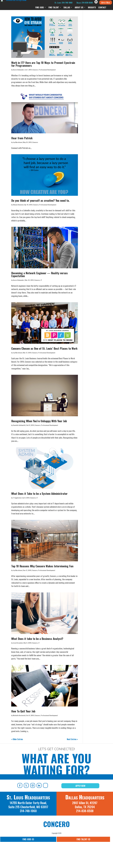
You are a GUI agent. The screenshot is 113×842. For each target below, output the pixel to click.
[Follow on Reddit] (45, 785)
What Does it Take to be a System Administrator (39, 493)
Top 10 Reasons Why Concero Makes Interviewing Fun (42, 566)
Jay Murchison (17, 142)
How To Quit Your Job (23, 711)
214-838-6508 (84, 811)
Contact (102, 7)
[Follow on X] (26, 785)
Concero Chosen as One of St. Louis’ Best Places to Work (44, 348)
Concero (35, 69)
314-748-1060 (28, 811)
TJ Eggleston (17, 498)
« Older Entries (17, 739)
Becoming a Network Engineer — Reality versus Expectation (39, 274)
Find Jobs (39, 7)
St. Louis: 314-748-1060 (63, 2)
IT (41, 280)
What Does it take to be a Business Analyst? (37, 638)
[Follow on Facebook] (19, 785)
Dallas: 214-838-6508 (85, 2)
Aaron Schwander (18, 69)
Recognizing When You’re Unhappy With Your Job (39, 421)
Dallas (67, 7)
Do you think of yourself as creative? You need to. (40, 200)
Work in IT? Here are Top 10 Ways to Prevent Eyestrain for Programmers (43, 64)
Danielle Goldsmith (19, 425)
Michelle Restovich (19, 715)
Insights (92, 7)
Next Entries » (72, 739)
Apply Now (105, 2)
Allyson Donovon (18, 204)
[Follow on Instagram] (32, 785)
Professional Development (47, 69)
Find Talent (53, 7)
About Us (79, 7)
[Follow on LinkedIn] (39, 785)
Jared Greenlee (18, 643)
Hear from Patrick (22, 138)
